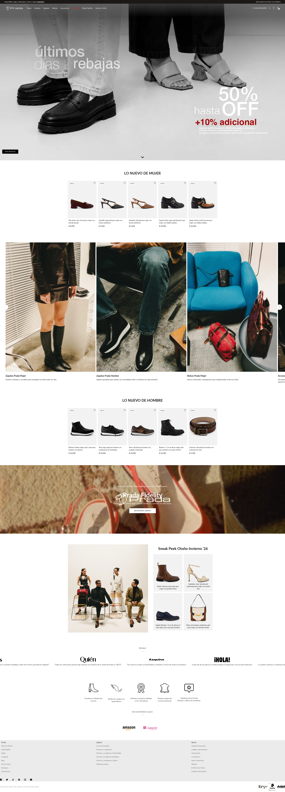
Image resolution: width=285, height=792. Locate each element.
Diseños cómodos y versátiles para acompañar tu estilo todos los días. (31, 380)
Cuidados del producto (198, 771)
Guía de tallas (195, 753)
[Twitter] (7, 778)
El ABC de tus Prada (198, 768)
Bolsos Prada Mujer (196, 375)
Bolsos (55, 8)
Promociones (5, 771)
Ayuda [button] (193, 742)
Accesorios (64, 8)
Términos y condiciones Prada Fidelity (108, 753)
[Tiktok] (13, 778)
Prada (15, 787)
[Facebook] (1, 778)
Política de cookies (102, 764)
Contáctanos (195, 757)
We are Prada (5, 764)
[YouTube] (31, 778)
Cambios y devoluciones (199, 749)
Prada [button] (3, 742)
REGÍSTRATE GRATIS (142, 511)
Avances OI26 (100, 8)
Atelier (3, 753)
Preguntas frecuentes (198, 746)
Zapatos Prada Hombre (107, 375)
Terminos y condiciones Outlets (107, 760)
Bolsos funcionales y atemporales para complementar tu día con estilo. (213, 380)
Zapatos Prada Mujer (16, 375)
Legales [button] (99, 742)
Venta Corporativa (197, 760)
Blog (2, 760)
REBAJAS (75, 8)
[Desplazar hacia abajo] (142, 157)
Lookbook (4, 757)
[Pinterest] (19, 778)
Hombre (37, 8)
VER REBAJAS (10, 151)
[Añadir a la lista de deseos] (95, 183)
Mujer (29, 8)
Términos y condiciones (104, 749)
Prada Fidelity (87, 8)
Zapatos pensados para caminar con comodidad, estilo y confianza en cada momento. (127, 380)
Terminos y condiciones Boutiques (107, 757)
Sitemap (194, 764)
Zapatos (46, 8)
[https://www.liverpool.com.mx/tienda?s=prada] (150, 728)
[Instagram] (25, 778)
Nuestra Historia (7, 746)
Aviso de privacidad (102, 746)
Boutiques (4, 768)
